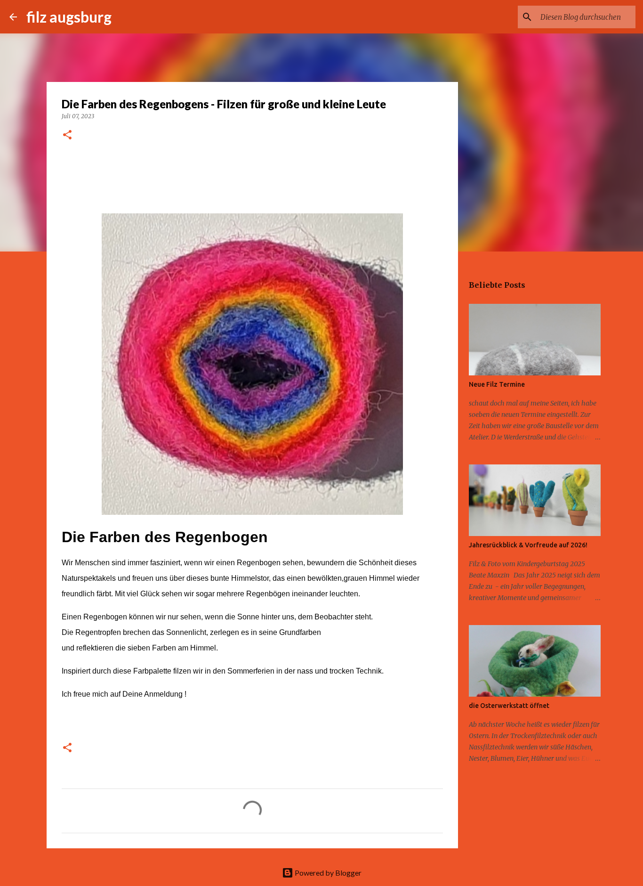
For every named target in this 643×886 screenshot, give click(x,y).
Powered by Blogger (327, 872)
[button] (67, 135)
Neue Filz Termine (497, 384)
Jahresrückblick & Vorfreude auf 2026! (528, 545)
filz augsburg (69, 17)
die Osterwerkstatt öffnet (509, 705)
